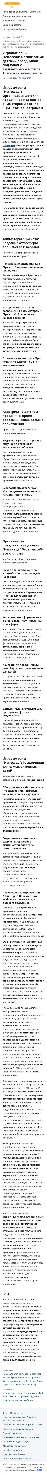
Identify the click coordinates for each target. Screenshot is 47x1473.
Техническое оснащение (15, 11)
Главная (6, 37)
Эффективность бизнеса (15, 20)
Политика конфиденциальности (18, 1429)
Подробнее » (16, 1413)
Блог (5, 1413)
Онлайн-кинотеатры (13, 24)
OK (39, 1470)
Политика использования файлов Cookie (22, 1424)
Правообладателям (12, 1433)
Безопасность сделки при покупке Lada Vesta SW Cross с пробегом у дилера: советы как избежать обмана (23, 1395)
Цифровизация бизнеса (15, 29)
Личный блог (19, 37)
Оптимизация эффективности (17, 1458)
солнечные (9, 145)
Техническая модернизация (17, 16)
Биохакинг (35, 11)
